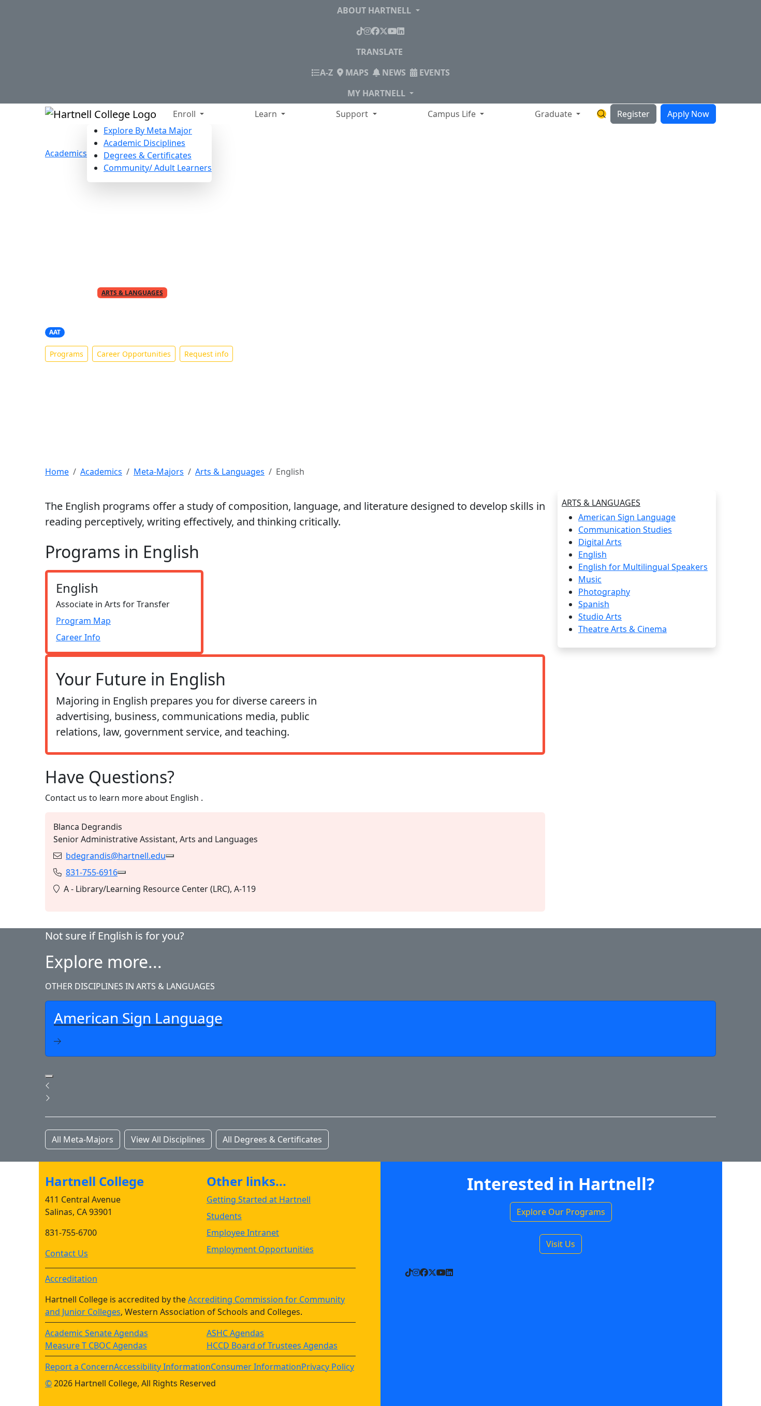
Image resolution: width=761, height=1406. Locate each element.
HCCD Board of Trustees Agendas (272, 1345)
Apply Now (688, 114)
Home (57, 471)
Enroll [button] (185, 114)
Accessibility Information (162, 1366)
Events (433, 72)
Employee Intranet (243, 1232)
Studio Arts (600, 616)
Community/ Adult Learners (158, 167)
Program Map (83, 620)
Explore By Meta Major (148, 130)
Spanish (593, 604)
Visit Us (560, 1244)
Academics (66, 153)
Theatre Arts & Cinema (622, 629)
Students (224, 1216)
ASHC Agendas (235, 1333)
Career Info (78, 637)
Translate (379, 51)
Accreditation (71, 1278)
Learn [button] (267, 114)
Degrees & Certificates (148, 155)
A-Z (326, 72)
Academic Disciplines (144, 143)
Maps (356, 72)
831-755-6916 (92, 872)
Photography (604, 591)
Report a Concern (79, 1366)
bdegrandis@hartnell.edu (116, 855)
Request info (206, 354)
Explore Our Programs (561, 1212)
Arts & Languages (132, 292)
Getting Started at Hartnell (259, 1199)
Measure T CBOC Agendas (96, 1345)
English (592, 554)
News (393, 72)
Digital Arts (600, 542)
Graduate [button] (554, 114)
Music (590, 579)
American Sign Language (627, 517)
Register (633, 114)
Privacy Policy (327, 1366)
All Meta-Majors (82, 1139)
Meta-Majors (159, 471)
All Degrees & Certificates (272, 1139)
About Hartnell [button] (375, 10)
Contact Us (66, 1253)
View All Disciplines (168, 1139)
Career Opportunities (134, 354)
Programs (66, 354)
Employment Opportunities (260, 1249)
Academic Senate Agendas (96, 1333)
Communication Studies (625, 529)
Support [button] (353, 114)
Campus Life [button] (453, 114)
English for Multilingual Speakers (643, 567)
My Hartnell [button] (377, 93)
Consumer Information (256, 1366)
